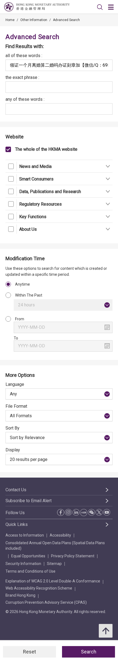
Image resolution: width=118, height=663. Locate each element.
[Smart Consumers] (108, 179)
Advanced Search (66, 20)
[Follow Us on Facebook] (60, 512)
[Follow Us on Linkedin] (76, 512)
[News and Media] (108, 166)
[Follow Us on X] (99, 512)
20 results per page (28, 459)
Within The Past (28, 295)
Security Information (23, 563)
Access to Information (24, 535)
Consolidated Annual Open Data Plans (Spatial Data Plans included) (55, 545)
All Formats (21, 415)
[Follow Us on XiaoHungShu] (83, 512)
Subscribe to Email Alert (28, 500)
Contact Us (15, 489)
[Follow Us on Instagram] (68, 512)
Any (13, 393)
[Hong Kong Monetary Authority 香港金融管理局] (37, 6)
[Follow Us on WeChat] (91, 512)
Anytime (22, 284)
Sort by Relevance (27, 437)
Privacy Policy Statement (72, 556)
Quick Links (16, 524)
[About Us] (108, 229)
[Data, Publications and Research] (108, 191)
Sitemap (54, 563)
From (19, 319)
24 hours (26, 304)
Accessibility (60, 535)
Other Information (33, 20)
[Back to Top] (106, 631)
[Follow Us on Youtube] (106, 512)
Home (10, 20)
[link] (100, 7)
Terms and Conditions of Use (30, 571)
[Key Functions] (108, 216)
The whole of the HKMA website (46, 149)
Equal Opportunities (28, 556)
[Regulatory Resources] (108, 204)
